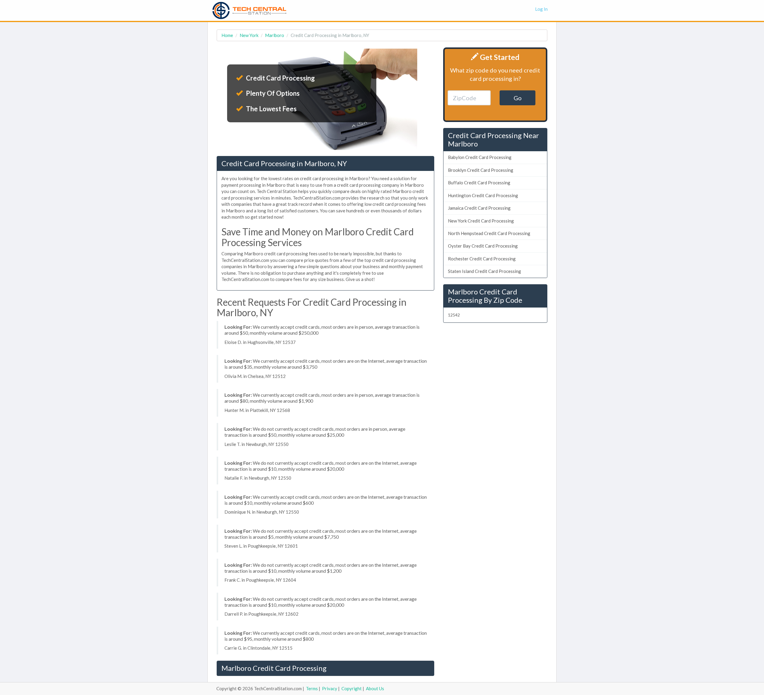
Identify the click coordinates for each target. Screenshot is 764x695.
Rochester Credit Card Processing (482, 258)
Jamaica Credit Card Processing (479, 208)
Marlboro (274, 35)
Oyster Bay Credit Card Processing (483, 245)
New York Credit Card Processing (481, 220)
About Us (375, 688)
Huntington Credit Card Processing (483, 195)
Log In (541, 9)
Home (227, 35)
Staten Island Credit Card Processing (484, 271)
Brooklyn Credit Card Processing (480, 170)
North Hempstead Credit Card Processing (489, 233)
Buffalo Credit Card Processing (479, 182)
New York (249, 35)
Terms (312, 688)
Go (518, 97)
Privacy (329, 688)
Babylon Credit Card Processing (480, 157)
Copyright (351, 688)
